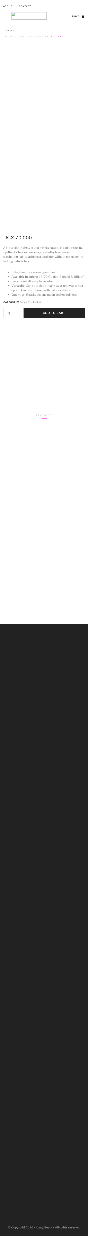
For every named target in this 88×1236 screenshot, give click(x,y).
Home (10, 36)
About (7, 6)
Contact (25, 6)
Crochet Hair (30, 36)
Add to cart (54, 313)
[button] (82, 6)
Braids (23, 302)
